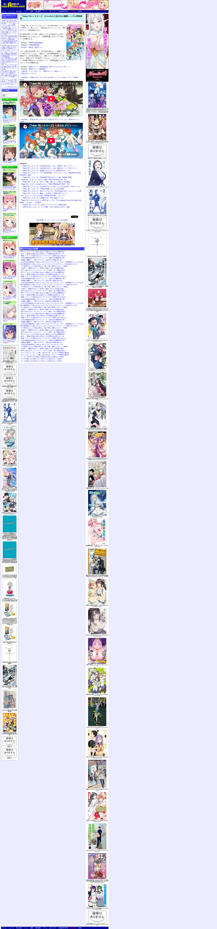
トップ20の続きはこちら (11, 87)
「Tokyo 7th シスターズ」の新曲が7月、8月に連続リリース (42, 197)
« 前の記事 (39, 220)
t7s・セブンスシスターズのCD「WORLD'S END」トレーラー (43, 195)
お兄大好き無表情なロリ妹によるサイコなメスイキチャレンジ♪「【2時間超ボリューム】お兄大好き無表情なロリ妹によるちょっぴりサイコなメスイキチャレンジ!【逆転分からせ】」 (51, 263)
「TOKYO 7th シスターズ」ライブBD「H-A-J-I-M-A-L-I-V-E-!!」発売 (45, 207)
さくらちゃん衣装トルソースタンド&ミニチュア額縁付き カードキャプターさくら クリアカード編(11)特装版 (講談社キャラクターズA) (97, 309)
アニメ (26, 11)
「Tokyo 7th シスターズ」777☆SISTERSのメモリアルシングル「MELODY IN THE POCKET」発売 (50, 173)
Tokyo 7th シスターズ (29, 73)
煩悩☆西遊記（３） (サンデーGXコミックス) (97, 665)
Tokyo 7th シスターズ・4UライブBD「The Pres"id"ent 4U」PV (43, 179)
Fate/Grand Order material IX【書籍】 (9, 662)
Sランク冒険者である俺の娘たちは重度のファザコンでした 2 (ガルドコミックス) (97, 429)
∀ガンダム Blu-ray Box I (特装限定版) (9, 710)
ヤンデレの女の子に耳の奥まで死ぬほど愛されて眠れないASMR (42, 357)
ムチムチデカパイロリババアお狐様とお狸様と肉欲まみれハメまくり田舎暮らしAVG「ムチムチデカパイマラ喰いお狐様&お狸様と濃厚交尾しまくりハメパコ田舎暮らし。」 (9, 74)
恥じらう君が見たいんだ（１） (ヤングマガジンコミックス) (97, 635)
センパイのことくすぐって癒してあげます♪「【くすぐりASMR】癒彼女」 (45, 352)
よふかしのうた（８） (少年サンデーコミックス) (97, 727)
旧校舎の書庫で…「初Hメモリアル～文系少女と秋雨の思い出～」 (43, 260)
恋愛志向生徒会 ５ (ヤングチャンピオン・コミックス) (97, 694)
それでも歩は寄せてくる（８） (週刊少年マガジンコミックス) (97, 757)
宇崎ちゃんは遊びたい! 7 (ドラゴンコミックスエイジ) (9, 513)
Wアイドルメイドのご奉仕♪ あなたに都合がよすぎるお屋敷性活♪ (43, 251)
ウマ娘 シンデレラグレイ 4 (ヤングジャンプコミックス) (97, 230)
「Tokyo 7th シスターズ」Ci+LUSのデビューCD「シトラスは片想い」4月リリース (50, 186)
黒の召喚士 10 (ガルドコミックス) (97, 370)
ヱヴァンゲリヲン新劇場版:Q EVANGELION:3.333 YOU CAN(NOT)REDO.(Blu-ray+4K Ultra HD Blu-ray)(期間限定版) (9, 560)
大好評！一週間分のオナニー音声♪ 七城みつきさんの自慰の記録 (42, 268)
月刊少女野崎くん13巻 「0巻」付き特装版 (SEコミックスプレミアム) (9, 362)
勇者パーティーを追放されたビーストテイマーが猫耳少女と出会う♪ (43, 256)
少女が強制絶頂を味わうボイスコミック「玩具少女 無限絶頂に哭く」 (44, 258)
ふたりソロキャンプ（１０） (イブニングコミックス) (97, 850)
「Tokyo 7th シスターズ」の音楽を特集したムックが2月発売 (42, 188)
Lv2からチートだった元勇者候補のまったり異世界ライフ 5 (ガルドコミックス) (97, 458)
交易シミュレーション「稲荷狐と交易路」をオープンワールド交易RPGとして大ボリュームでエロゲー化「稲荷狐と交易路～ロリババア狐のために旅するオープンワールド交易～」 (9, 30)
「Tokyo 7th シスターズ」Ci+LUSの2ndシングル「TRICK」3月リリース (47, 166)
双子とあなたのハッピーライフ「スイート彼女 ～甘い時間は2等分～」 (44, 270)
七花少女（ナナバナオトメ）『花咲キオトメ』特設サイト (41, 71)
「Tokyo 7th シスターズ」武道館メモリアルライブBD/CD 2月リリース (46, 170)
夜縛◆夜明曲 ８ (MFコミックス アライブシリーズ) (97, 546)
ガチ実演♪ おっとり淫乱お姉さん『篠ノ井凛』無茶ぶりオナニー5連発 (44, 266)
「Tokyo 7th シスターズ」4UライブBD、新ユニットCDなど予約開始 (45, 182)
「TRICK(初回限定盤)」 (32, 42)
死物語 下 (9, 746)
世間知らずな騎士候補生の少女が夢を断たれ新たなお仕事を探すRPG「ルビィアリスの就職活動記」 (9, 55)
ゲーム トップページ (52, 220)
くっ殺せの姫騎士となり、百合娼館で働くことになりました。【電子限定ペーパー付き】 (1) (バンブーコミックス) (97, 142)
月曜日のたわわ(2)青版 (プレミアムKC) (9, 423)
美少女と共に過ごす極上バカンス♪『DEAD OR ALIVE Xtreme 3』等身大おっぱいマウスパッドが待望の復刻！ (9, 37)
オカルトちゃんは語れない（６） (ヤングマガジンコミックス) (97, 340)
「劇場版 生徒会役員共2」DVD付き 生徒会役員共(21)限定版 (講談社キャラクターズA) (9, 400)
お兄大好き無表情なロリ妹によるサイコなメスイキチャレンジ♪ (42, 344)
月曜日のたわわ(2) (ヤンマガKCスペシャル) (97, 186)
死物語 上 (9, 758)
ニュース (11, 11)
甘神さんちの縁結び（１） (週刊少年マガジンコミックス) (97, 820)
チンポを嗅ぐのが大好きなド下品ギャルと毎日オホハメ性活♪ (41, 359)
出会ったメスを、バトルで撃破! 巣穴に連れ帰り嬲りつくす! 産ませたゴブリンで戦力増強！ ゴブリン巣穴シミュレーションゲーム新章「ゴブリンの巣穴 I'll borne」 (9, 22)
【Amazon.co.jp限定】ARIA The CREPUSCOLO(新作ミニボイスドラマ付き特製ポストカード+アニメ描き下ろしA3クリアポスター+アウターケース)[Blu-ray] (9, 621)
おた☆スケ (52, 11)
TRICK (23, 27)
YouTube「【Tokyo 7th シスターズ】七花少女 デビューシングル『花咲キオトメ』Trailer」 (50, 120)
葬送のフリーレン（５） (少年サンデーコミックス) (97, 789)
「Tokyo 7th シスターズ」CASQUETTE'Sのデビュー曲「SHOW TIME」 (47, 177)
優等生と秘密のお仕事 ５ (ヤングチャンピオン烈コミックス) (97, 605)
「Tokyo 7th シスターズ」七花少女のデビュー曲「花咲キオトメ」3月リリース (49, 168)
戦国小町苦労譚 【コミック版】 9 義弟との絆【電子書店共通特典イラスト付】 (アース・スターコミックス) (97, 881)
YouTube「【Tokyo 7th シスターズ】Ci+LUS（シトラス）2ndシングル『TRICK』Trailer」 (50, 78)
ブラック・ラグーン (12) (9, 374)
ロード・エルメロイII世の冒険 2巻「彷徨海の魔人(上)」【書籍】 (9, 687)
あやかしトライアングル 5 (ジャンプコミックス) (9, 448)
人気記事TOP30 (63, 11)
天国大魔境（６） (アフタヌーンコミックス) (97, 488)
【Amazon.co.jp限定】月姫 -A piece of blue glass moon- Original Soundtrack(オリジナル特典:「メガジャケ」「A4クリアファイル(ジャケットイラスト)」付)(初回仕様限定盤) (97, 110)
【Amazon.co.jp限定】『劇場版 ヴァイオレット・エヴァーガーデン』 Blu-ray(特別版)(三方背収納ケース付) (9, 489)
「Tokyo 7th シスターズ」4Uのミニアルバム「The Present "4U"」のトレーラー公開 (51, 191)
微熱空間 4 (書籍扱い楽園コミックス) (97, 158)
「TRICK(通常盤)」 (31, 45)
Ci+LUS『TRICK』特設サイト (31, 47)
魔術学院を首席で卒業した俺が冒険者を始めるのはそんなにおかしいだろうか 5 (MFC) (97, 575)
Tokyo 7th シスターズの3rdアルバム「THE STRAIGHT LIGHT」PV (45, 184)
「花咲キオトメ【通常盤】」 (34, 69)
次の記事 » (64, 220)
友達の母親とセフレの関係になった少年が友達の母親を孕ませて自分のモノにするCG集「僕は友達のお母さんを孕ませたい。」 (9, 60)
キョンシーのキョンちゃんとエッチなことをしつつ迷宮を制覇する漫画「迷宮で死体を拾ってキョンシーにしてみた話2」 (9, 67)
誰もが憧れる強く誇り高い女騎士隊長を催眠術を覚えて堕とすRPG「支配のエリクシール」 (9, 42)
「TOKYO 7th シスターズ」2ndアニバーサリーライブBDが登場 (43, 204)
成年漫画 (38, 11)
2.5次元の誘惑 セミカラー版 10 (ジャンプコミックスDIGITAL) (97, 908)
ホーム (4, 11)
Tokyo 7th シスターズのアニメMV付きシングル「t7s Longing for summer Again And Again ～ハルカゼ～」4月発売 (50, 201)
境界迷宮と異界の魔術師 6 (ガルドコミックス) (97, 399)
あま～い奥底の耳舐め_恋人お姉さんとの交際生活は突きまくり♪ (42, 254)
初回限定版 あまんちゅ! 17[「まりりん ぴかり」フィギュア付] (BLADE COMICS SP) (9, 600)
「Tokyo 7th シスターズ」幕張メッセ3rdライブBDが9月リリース (44, 193)
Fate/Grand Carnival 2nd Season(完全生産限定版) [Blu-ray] (9, 733)
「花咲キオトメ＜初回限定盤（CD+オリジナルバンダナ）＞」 (46, 66)
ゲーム (45, 11)
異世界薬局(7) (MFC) (97, 516)
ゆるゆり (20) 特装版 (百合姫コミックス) (9, 465)
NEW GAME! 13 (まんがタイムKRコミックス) (97, 924)
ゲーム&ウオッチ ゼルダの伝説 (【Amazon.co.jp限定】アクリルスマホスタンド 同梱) (9, 576)
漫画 (31, 11)
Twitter (80, 11)
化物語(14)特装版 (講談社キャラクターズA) (9, 386)
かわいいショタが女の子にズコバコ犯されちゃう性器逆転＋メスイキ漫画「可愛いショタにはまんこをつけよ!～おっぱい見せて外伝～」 (9, 81)
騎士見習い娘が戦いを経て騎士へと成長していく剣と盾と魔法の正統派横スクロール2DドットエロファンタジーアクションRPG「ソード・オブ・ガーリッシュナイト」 (9, 49)
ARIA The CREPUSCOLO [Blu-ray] (9, 642)
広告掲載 (73, 11)
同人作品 (19, 11)
